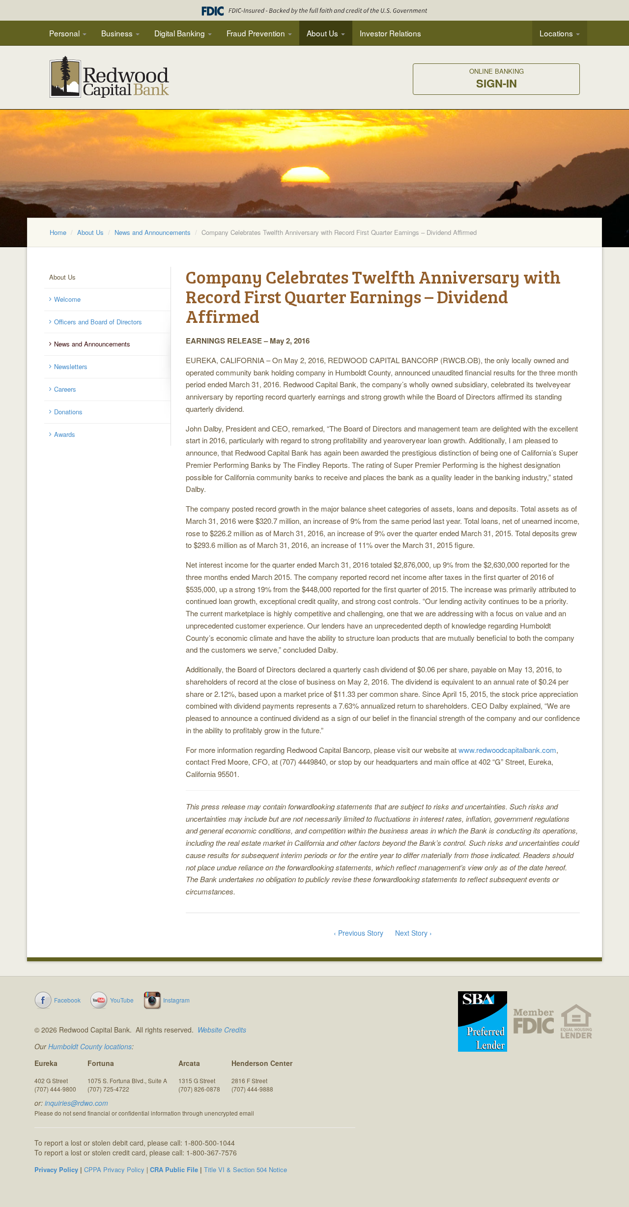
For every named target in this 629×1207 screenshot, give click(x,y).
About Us (323, 33)
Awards (64, 434)
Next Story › (413, 933)
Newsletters (70, 366)
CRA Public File (174, 1169)
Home (58, 232)
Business (118, 33)
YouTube (122, 1000)
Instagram (176, 1000)
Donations (68, 411)
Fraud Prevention (257, 33)
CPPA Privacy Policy (114, 1169)
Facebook (67, 1000)
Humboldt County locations (90, 1046)
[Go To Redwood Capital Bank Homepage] (109, 81)
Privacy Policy (56, 1169)
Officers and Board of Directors (98, 321)
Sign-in (496, 78)
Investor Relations (390, 33)
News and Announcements (152, 232)
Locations (557, 33)
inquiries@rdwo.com (76, 1103)
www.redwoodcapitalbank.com (507, 750)
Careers (65, 389)
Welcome (67, 299)
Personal (65, 33)
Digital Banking (180, 33)
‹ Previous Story (358, 933)
